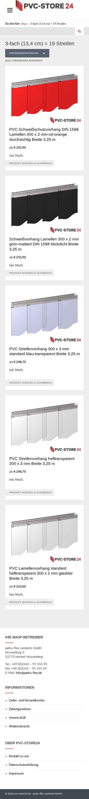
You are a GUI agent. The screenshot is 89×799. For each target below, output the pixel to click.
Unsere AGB (17, 717)
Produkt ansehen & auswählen (30, 163)
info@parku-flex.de (29, 672)
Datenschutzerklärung (23, 764)
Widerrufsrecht (19, 726)
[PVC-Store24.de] (44, 5)
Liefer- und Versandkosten (26, 700)
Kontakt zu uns (19, 756)
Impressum (16, 773)
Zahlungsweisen (20, 709)
